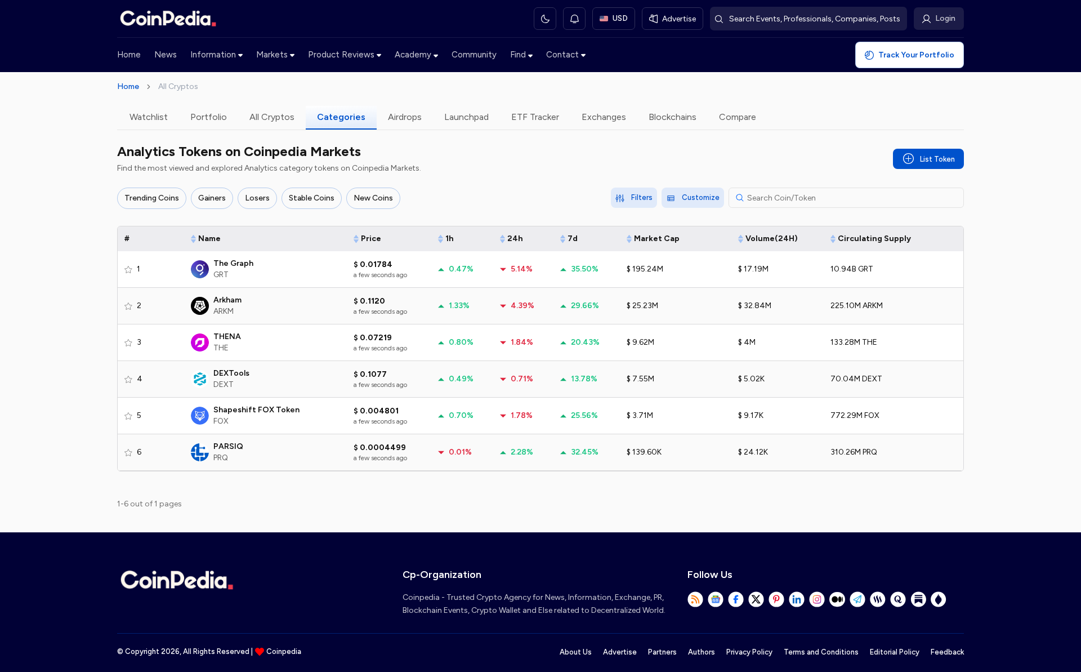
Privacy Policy (749, 652)
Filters (642, 197)
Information (213, 55)
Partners (662, 652)
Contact (562, 55)
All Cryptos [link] (178, 86)
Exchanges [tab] (604, 117)
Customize (701, 197)
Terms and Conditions (821, 652)
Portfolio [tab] (208, 117)
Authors (701, 652)
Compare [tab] (737, 117)
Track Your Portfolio (916, 55)
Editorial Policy (894, 652)
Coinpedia (283, 651)
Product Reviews (341, 55)
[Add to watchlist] (128, 269)
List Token (937, 159)
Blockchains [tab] (672, 117)
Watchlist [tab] (148, 117)
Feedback (947, 652)
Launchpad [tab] (466, 117)
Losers (257, 198)
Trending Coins (151, 198)
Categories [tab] (341, 117)
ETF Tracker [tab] (535, 117)
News (165, 55)
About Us (576, 652)
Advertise (620, 652)
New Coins (373, 198)
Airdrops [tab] (405, 117)
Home (129, 55)
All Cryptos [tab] (271, 117)
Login (945, 18)
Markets (272, 55)
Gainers (212, 198)
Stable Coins (311, 198)
